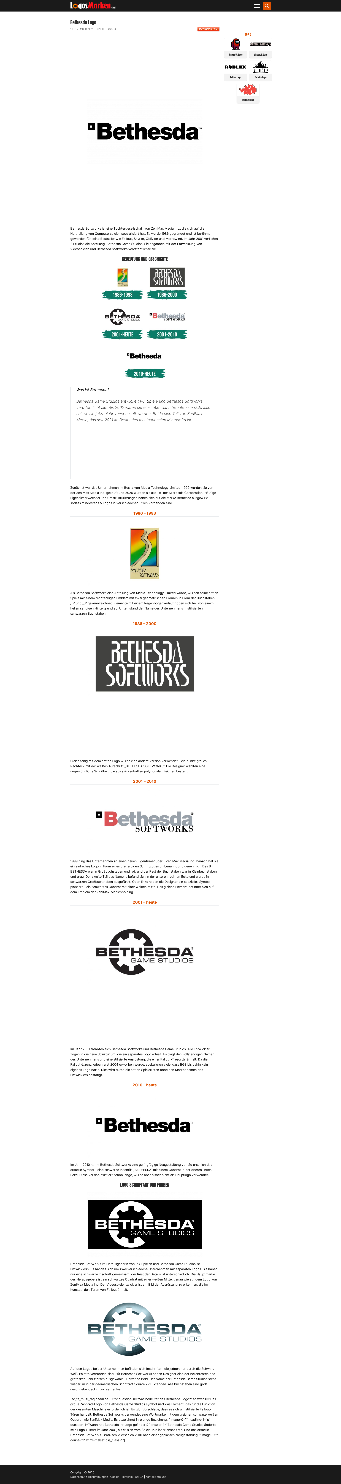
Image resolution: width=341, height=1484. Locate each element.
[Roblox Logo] (235, 72)
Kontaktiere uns (156, 1477)
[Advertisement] (144, 68)
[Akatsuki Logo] (248, 94)
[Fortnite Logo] (260, 72)
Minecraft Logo (260, 54)
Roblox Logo (235, 77)
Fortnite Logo (260, 77)
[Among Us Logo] (235, 49)
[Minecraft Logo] (260, 49)
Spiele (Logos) (106, 28)
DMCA (139, 1477)
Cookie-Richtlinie (121, 1477)
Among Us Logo (235, 54)
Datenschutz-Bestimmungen (89, 1477)
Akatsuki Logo (248, 100)
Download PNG (208, 29)
